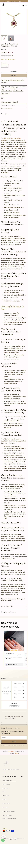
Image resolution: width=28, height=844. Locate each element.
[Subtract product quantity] (2, 66)
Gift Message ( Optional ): (9, 102)
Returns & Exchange (9, 811)
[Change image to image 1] (4, 38)
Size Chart (6, 795)
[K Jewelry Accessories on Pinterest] (10, 777)
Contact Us (6, 788)
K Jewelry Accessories (14, 838)
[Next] (23, 1)
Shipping (13, 80)
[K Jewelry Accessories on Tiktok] (13, 777)
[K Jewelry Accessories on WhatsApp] (20, 777)
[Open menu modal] (25, 5)
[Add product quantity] (7, 66)
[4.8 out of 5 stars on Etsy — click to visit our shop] (11, 751)
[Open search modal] (19, 5)
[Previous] (4, 1)
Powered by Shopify (14, 839)
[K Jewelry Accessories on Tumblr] (15, 777)
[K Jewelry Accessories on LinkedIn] (8, 777)
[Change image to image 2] (11, 38)
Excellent (5, 751)
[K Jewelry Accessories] (3, 5)
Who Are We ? (6, 784)
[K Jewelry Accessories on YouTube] (22, 777)
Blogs (4, 799)
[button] (19, 683)
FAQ (4, 791)
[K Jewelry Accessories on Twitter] (17, 777)
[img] (6, 56)
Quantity (4, 63)
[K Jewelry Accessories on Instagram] (6, 777)
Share (5, 98)
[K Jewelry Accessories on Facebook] (3, 777)
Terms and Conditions (9, 818)
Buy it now (14, 75)
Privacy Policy (7, 815)
